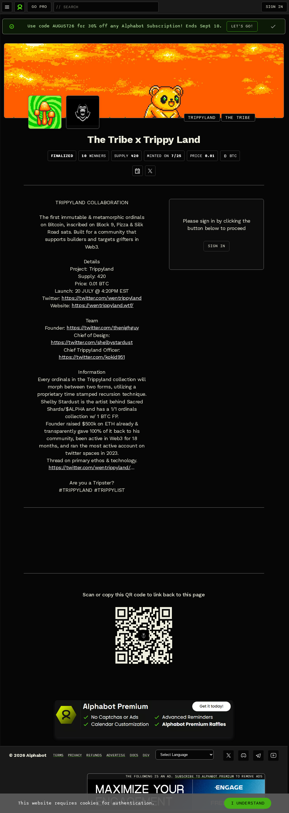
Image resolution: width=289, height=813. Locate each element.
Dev (146, 755)
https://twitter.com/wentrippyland (101, 298)
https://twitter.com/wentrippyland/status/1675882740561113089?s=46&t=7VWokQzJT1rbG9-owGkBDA (92, 467)
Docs (134, 755)
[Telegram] (258, 755)
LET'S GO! (242, 26)
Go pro (39, 6)
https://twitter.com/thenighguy (103, 327)
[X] (150, 171)
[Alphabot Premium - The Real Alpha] (144, 714)
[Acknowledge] (273, 26)
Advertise (115, 755)
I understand (247, 803)
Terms (58, 755)
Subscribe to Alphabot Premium (204, 776)
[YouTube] (273, 755)
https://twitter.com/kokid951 (92, 357)
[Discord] (243, 755)
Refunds (94, 755)
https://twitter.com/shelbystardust (92, 342)
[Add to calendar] (137, 171)
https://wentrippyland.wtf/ (102, 305)
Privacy (75, 755)
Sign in (274, 6)
